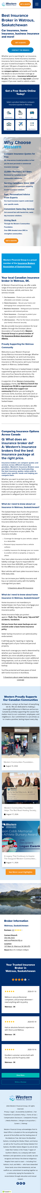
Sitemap (24, 1123)
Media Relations (12, 1121)
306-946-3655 (9, 938)
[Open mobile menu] (37, 4)
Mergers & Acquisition (27, 1121)
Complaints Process (30, 1118)
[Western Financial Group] (9, 4)
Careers (17, 1123)
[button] (20, 1188)
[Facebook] (18, 1183)
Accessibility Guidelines (24, 1112)
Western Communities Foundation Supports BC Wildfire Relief (18, 762)
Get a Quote (25, 4)
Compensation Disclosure (13, 1118)
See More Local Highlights (20, 872)
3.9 (13, 930)
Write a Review (20, 1082)
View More (20, 1075)
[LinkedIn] (21, 1183)
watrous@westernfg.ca (13, 940)
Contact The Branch (20, 50)
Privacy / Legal (9, 1112)
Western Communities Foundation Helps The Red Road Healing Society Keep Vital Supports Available (20, 809)
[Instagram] (24, 1183)
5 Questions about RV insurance (20, 588)
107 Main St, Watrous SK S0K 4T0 (17, 946)
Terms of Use (31, 1115)
